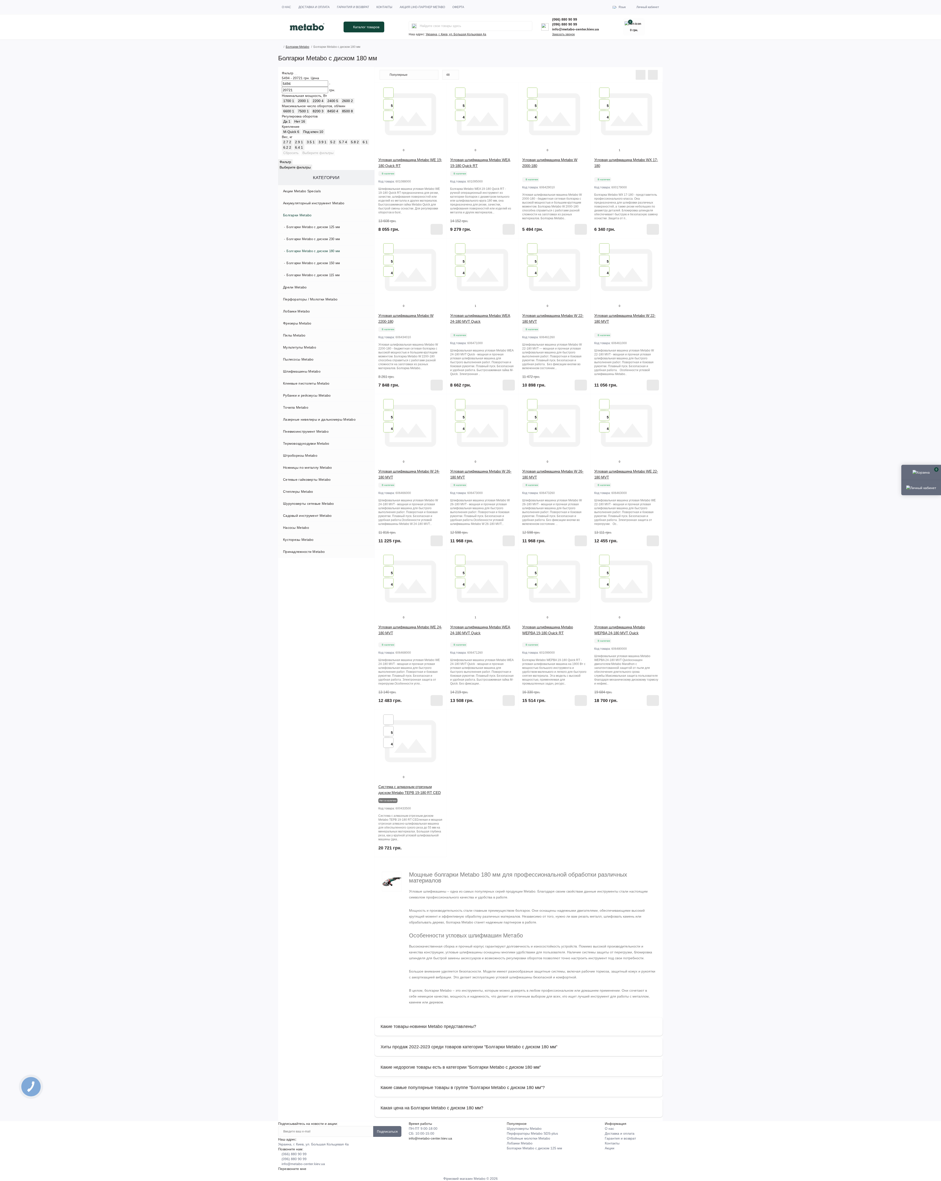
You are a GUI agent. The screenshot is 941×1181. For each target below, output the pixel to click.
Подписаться (387, 1131)
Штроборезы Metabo (300, 455)
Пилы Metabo (294, 335)
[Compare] (439, 99)
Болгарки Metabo (297, 47)
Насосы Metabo (296, 528)
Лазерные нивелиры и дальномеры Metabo (319, 419)
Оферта (458, 7)
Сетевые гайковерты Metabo (307, 479)
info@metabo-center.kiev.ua (575, 29)
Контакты (384, 7)
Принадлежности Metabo (304, 552)
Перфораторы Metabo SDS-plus (532, 1133)
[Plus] (504, 717)
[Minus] (460, 717)
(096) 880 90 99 (564, 24)
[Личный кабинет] (921, 487)
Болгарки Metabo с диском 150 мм (313, 263)
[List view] (640, 75)
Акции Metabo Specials (302, 191)
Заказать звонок (563, 34)
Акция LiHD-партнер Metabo (422, 7)
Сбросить (290, 153)
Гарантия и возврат (353, 7)
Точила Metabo (295, 407)
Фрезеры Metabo (297, 323)
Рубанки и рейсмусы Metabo (307, 395)
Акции (609, 1148)
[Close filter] (295, 74)
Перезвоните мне (292, 1169)
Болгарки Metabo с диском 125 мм (313, 227)
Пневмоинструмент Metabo (306, 431)
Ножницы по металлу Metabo (307, 467)
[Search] (414, 26)
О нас (286, 7)
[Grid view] (653, 75)
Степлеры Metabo (298, 491)
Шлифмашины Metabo (302, 371)
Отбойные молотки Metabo (528, 1138)
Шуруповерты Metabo (524, 1128)
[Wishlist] (439, 90)
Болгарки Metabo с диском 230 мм (313, 239)
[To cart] (437, 229)
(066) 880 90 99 (564, 19)
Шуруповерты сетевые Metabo (308, 504)
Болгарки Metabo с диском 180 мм (313, 251)
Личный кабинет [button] (647, 7)
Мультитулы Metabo (299, 347)
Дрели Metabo (295, 287)
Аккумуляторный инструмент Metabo (314, 203)
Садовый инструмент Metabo (307, 516)
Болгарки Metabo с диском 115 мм (313, 275)
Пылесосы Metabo (298, 359)
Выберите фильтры (318, 153)
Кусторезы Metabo (298, 540)
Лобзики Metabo (296, 311)
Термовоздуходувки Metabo (306, 443)
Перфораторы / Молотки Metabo (310, 299)
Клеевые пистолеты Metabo (306, 383)
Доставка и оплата (314, 7)
